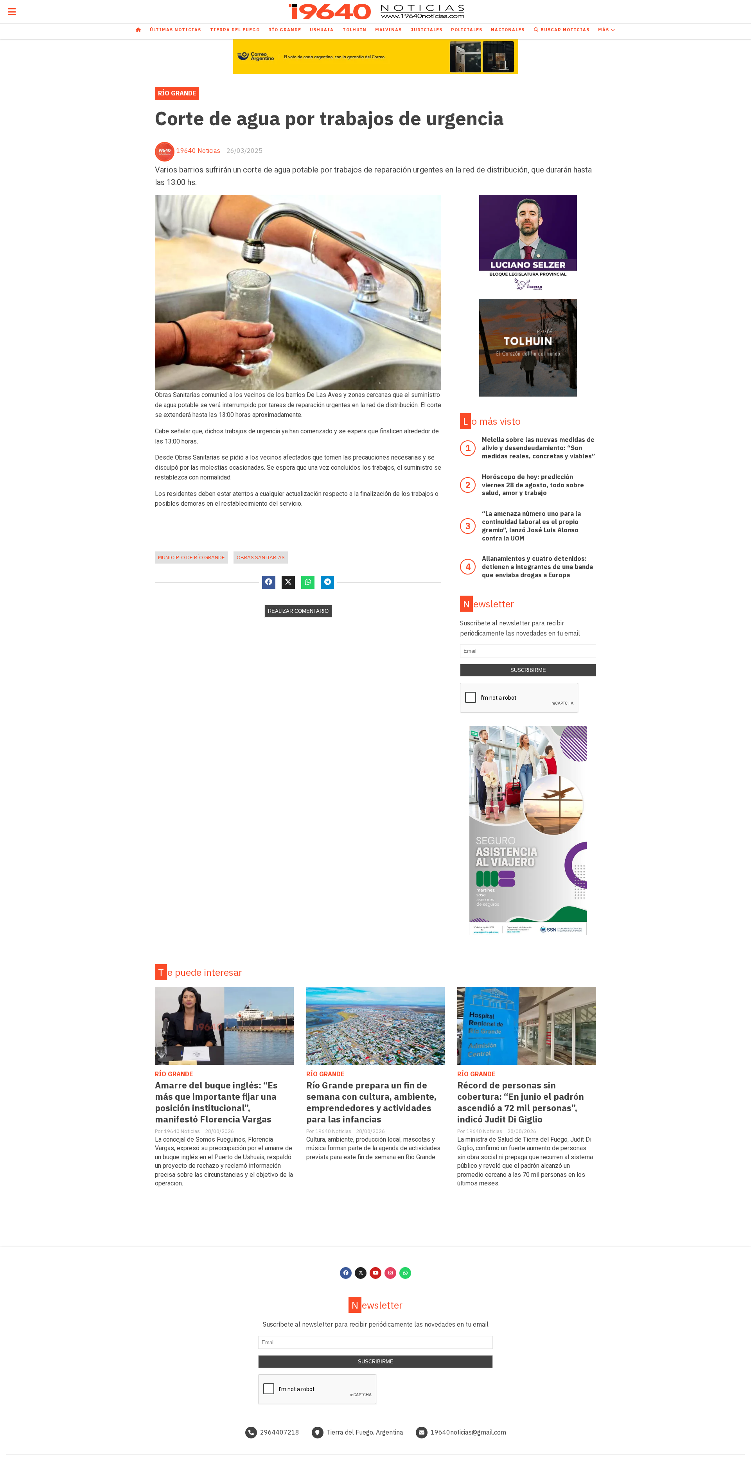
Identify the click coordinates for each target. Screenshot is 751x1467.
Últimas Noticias (175, 29)
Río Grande (284, 29)
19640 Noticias (198, 150)
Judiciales (426, 29)
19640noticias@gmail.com (468, 1432)
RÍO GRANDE (177, 93)
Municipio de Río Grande (191, 557)
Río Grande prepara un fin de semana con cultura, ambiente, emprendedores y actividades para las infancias (371, 1102)
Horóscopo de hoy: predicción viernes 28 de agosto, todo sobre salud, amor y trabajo (533, 485)
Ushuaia (322, 29)
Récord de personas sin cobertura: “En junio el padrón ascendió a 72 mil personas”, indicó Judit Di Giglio (520, 1102)
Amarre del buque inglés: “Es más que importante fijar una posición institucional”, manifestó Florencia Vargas (216, 1102)
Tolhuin (355, 29)
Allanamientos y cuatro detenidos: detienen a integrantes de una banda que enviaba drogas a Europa (537, 567)
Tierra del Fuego (235, 29)
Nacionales (508, 29)
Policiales (466, 29)
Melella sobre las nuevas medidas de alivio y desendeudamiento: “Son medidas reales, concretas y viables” (538, 448)
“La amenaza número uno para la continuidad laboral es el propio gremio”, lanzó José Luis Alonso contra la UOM (531, 526)
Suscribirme (528, 670)
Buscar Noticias (564, 29)
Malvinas (388, 29)
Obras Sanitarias (261, 557)
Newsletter (488, 603)
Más (604, 29)
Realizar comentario (298, 611)
